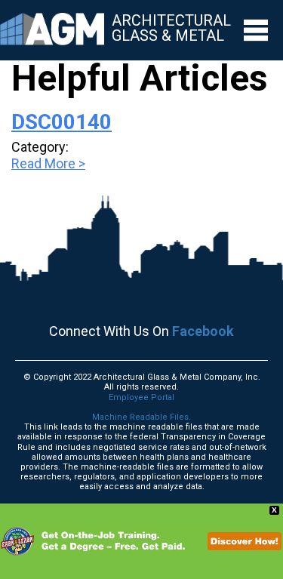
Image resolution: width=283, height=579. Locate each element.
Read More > (48, 163)
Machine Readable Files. (141, 417)
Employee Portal (141, 397)
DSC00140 (61, 121)
